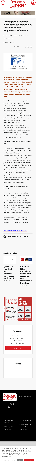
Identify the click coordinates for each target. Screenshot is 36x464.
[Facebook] (22, 47)
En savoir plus (6, 456)
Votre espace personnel (8, 428)
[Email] (31, 47)
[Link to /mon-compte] (33, 2)
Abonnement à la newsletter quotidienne (26, 427)
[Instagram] (13, 404)
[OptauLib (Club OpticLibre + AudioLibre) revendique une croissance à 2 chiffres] (26, 256)
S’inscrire (18, 348)
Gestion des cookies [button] (9, 460)
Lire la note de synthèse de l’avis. (15, 230)
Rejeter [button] (20, 460)
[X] (25, 47)
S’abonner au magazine (8, 421)
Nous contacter (25, 420)
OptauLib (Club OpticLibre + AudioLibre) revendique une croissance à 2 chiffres (26, 274)
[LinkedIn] (27, 47)
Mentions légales (26, 396)
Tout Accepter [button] (29, 460)
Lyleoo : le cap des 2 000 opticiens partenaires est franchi (8, 272)
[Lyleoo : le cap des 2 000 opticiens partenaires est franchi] (9, 256)
